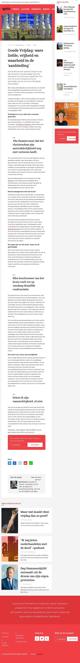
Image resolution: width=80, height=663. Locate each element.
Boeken (46, 9)
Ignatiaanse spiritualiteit (20, 636)
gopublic (40, 654)
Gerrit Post (72, 51)
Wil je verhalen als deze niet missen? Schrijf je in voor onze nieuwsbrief (25, 439)
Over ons (5, 633)
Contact (5, 637)
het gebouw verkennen (23, 124)
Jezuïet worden (22, 641)
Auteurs (25, 9)
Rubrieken (36, 9)
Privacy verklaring (5, 644)
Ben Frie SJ (20, 45)
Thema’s (15, 9)
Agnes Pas (71, 34)
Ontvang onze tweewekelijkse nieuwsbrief (66, 133)
